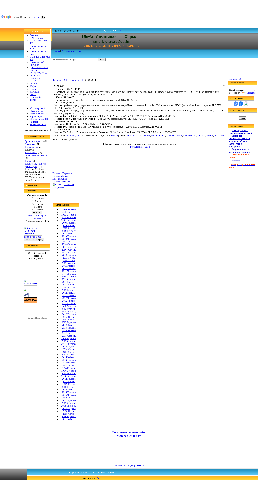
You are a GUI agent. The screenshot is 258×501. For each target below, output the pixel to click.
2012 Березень (69, 290)
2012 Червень (69, 298)
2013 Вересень (68, 338)
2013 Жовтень (69, 341)
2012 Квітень (68, 292)
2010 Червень (69, 239)
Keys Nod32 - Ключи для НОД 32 (35, 165)
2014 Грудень (69, 379)
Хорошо (39, 201)
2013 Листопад (68, 344)
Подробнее (58, 187)
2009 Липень (68, 212)
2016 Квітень (68, 419)
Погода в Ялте (59, 178)
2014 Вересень (68, 370)
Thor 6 (147, 135)
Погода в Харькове (62, 173)
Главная (56, 51)
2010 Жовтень (69, 249)
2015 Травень (69, 392)
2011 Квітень (68, 266)
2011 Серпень (69, 274)
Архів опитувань (39, 217)
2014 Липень (68, 365)
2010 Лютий (69, 228)
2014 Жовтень (69, 373)
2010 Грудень (69, 255)
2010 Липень (68, 241)
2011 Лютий (69, 260)
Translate (251, 92)
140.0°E (201, 135)
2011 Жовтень (69, 279)
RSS (120, 31)
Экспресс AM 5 (174, 135)
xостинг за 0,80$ (32, 237)
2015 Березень (69, 387)
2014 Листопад (68, 376)
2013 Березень (69, 322)
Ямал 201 (138, 135)
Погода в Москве (61, 181)
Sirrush (114, 135)
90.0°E (162, 135)
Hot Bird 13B (189, 135)
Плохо (39, 207)
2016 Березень (69, 416)
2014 (66, 80)
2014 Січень (69, 349)
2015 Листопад (68, 405)
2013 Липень (68, 333)
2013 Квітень (68, 325)
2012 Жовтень (69, 309)
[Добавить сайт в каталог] (26, 296)
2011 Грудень (68, 282)
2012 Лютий (69, 287)
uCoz (97, 478)
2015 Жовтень (69, 403)
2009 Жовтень (69, 217)
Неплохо (39, 204)
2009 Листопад (68, 220)
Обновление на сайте (36, 155)
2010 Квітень (68, 233)
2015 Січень (69, 381)
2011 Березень (69, 263)
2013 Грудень (69, 346)
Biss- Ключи (31, 152)
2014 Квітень (68, 357)
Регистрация (67, 51)
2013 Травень (69, 327)
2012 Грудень (69, 314)
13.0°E (128, 135)
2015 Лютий (69, 384)
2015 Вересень (68, 400)
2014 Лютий (69, 352)
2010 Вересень (68, 247)
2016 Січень (69, 411)
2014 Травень (69, 360)
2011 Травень (69, 268)
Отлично (39, 198)
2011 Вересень (69, 276)
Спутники (30, 144)
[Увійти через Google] (246, 103)
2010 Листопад (68, 252)
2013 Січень (69, 317)
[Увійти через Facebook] (241, 103)
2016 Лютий (69, 414)
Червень (75, 80)
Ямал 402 (219, 135)
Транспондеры (32, 141)
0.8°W (154, 135)
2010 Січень (69, 225)
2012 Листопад (68, 311)
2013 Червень (69, 330)
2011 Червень (69, 271)
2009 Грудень (69, 223)
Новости (29, 161)
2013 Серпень (69, 335)
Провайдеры (31, 147)
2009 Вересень (68, 214)
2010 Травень (69, 236)
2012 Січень (69, 284)
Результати (33, 215)
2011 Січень (69, 257)
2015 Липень (68, 397)
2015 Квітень (68, 389)
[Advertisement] (106, 70)
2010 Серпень (69, 244)
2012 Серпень (69, 303)
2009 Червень (69, 209)
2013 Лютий (69, 319)
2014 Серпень (69, 368)
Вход (78, 51)
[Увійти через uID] (236, 103)
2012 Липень (68, 301)
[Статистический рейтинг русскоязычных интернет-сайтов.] (30, 292)
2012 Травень (69, 295)
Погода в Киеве (60, 176)
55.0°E (209, 135)
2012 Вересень (68, 306)
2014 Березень (69, 354)
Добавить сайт (235, 79)
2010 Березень (69, 231)
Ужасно (39, 210)
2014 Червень (69, 362)
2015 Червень (69, 395)
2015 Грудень (69, 408)
